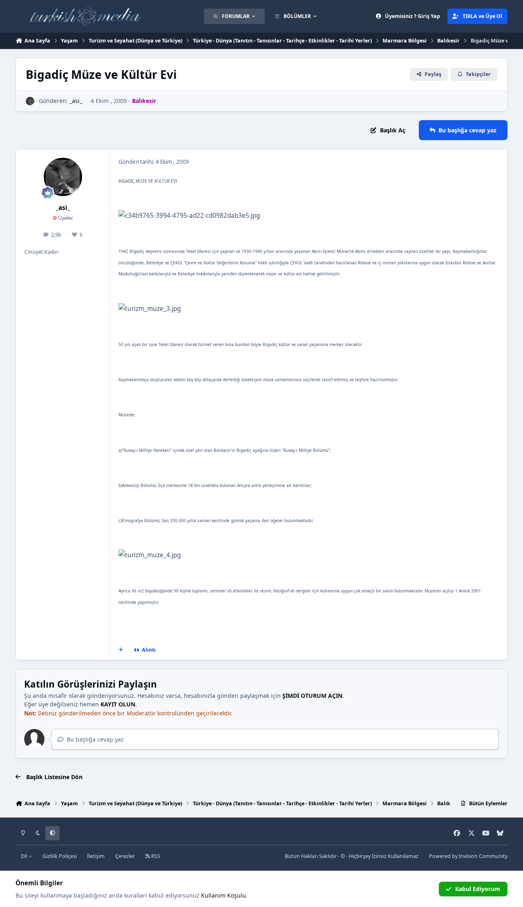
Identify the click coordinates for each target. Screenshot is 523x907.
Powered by (468, 856)
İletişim (96, 856)
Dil (24, 856)
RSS (155, 856)
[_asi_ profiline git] (30, 101)
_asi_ (75, 101)
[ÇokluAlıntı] (121, 650)
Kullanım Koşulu (223, 895)
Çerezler (125, 856)
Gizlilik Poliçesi (59, 856)
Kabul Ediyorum (477, 889)
